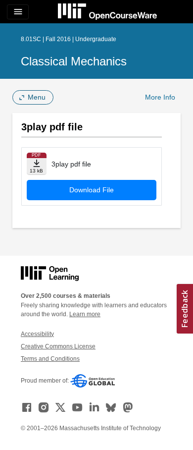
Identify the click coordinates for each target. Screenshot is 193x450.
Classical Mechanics (74, 61)
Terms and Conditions (50, 358)
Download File (91, 190)
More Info (160, 97)
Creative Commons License (58, 346)
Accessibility (37, 334)
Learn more (84, 314)
